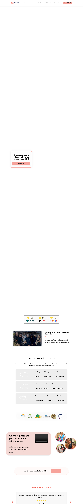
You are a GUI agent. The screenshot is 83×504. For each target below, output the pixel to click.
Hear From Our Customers (41, 488)
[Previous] (12, 502)
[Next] (70, 502)
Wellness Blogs (49, 2)
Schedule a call (55, 471)
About (29, 2)
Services (35, 2)
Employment (41, 2)
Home (25, 2)
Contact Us (56, 2)
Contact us (21, 163)
